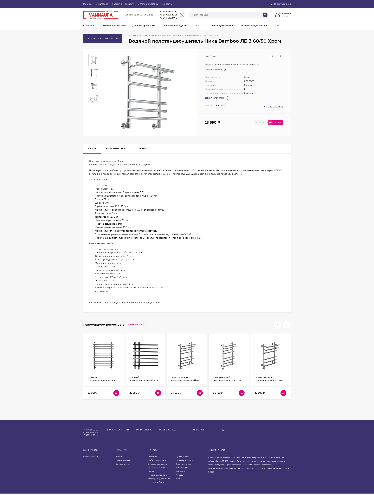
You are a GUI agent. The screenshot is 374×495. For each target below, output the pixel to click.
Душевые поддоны (184, 460)
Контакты (167, 4)
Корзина (119, 457)
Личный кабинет (123, 460)
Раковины (180, 471)
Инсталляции (182, 468)
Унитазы (179, 475)
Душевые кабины (156, 482)
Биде (178, 478)
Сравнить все (135, 325)
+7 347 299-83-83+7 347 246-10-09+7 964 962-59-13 (169, 14)
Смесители (153, 457)
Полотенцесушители (149, 35)
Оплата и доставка (148, 4)
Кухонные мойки (183, 464)
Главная (87, 4)
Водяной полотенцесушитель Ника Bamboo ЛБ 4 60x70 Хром (143, 380)
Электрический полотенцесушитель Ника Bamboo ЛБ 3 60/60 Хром (269, 380)
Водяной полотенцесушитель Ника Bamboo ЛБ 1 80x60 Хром (102, 380)
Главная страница (91, 457)
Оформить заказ (123, 464)
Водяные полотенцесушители (143, 302)
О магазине (102, 4)
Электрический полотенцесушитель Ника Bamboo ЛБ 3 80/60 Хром (185, 380)
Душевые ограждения (158, 468)
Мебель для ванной (157, 460)
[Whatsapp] (181, 15)
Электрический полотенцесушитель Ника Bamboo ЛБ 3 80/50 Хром (227, 380)
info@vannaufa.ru (144, 430)
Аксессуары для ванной (159, 478)
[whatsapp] (223, 430)
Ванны (151, 471)
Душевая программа (157, 464)
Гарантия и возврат (123, 4)
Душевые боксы (183, 457)
